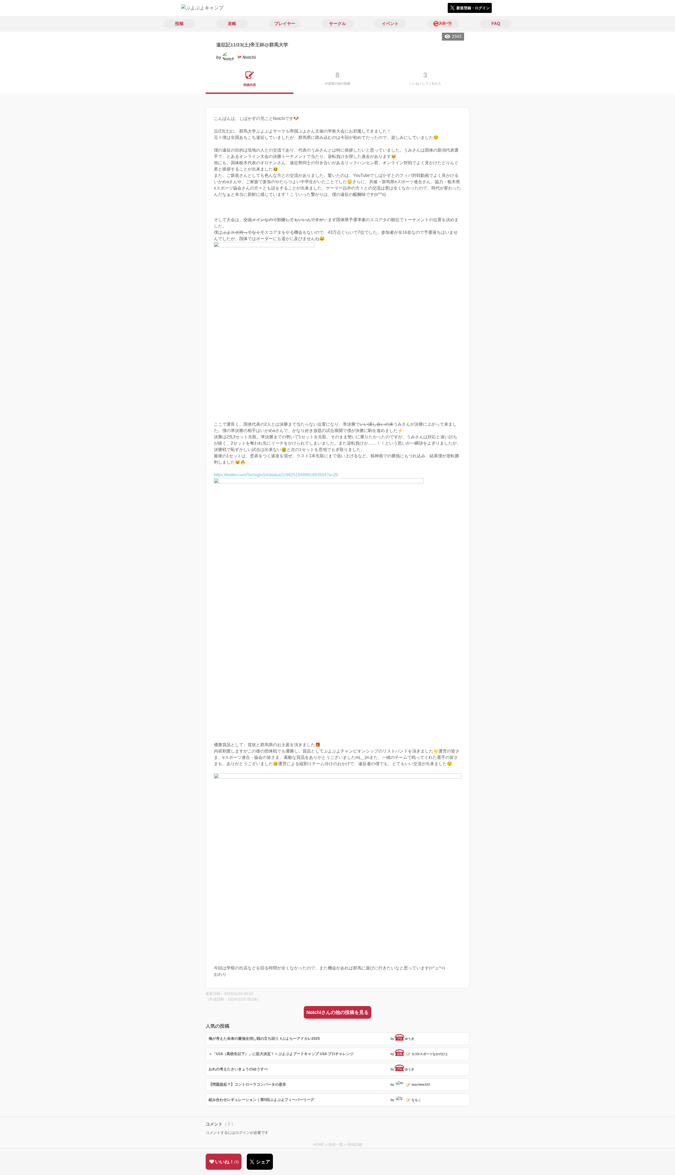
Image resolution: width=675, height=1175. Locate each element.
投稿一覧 (335, 1144)
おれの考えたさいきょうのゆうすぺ (238, 1069)
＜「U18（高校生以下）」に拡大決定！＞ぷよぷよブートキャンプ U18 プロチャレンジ (281, 1054)
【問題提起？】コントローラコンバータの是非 (247, 1084)
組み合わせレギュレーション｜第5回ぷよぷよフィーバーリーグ (261, 1100)
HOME (318, 1144)
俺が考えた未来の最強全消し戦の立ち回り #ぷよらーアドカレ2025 (264, 1038)
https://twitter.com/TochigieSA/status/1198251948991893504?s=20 (276, 475)
